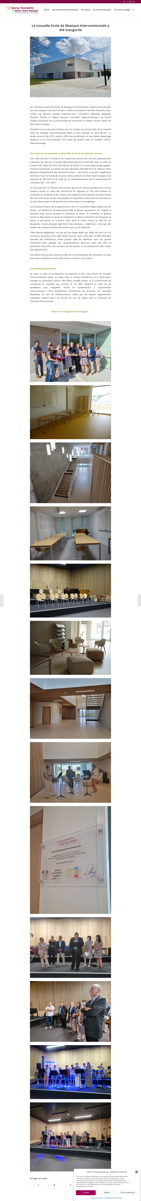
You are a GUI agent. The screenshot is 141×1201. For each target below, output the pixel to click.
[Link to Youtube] (130, 1)
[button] (136, 1172)
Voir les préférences (128, 1193)
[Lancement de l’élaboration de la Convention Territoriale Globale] (139, 600)
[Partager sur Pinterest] (71, 1185)
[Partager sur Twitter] (54, 1185)
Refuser (107, 1193)
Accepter (86, 1193)
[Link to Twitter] (123, 1)
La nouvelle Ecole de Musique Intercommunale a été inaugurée (70, 27)
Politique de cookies (97, 1198)
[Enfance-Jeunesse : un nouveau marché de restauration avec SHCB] (1, 600)
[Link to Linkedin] (133, 1)
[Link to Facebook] (127, 1)
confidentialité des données (113, 1198)
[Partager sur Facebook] (38, 1185)
